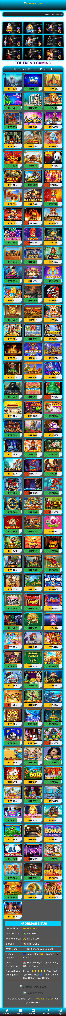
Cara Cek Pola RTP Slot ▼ (33, 69)
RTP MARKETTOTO (42, 998)
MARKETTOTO (31, 928)
